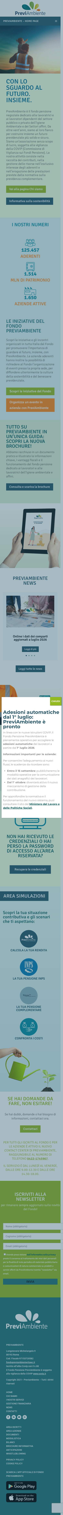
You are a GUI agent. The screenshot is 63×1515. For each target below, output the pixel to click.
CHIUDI (55, 701)
